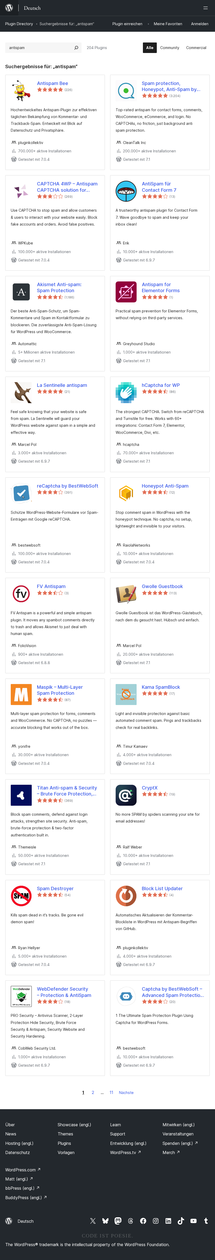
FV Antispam (51, 586)
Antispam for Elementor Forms (161, 287)
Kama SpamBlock (161, 687)
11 (111, 1092)
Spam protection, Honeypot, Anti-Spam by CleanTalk (169, 87)
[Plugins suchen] (76, 47)
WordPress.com (23, 1169)
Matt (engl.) (19, 1179)
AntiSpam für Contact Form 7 (159, 187)
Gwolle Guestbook (162, 586)
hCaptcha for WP (161, 385)
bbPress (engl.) (22, 1188)
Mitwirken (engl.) (179, 1124)
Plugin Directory (19, 24)
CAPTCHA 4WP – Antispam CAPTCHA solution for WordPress (67, 187)
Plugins (64, 1143)
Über (10, 1124)
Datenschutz (17, 1152)
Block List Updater (162, 888)
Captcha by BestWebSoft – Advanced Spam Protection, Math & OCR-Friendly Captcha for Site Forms (173, 992)
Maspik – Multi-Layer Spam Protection (60, 690)
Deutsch (26, 1221)
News (10, 1133)
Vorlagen (66, 1152)
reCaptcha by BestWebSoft (67, 486)
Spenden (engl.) (180, 1143)
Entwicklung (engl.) (128, 1143)
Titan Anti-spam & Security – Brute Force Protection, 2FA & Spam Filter (67, 791)
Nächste (126, 1092)
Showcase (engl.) (74, 1124)
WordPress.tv (125, 1152)
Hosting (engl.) (19, 1143)
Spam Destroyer (55, 888)
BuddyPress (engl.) (26, 1197)
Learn (115, 1124)
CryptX (150, 788)
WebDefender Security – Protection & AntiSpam (64, 992)
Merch (171, 1152)
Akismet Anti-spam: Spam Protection (59, 287)
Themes (65, 1133)
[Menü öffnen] (206, 8)
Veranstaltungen (178, 1133)
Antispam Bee (52, 83)
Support (117, 1133)
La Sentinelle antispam (62, 385)
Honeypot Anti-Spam (165, 486)
